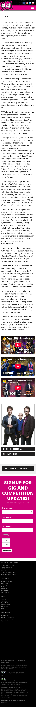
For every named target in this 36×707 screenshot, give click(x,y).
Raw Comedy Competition (8, 574)
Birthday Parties (6, 587)
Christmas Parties (6, 581)
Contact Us (4, 615)
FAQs (2, 608)
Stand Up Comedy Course (8, 572)
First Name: (7, 517)
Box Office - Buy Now (18, 468)
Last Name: (7, 526)
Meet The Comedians (7, 603)
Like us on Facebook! (7, 617)
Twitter (30, 3)
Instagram (27, 3)
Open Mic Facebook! (7, 621)
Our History (4, 601)
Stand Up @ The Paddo (8, 565)
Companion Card (6, 604)
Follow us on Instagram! (8, 619)
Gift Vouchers (5, 569)
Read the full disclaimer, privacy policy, (10, 700)
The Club (3, 599)
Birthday (5, 535)
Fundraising (4, 606)
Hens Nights (4, 583)
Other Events (5, 592)
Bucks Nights (5, 585)
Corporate (4, 588)
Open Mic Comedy (6, 567)
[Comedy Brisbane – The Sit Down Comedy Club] (6, 5)
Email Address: (8, 508)
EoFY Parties (5, 590)
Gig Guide (4, 571)
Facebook (24, 3)
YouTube (33, 3)
